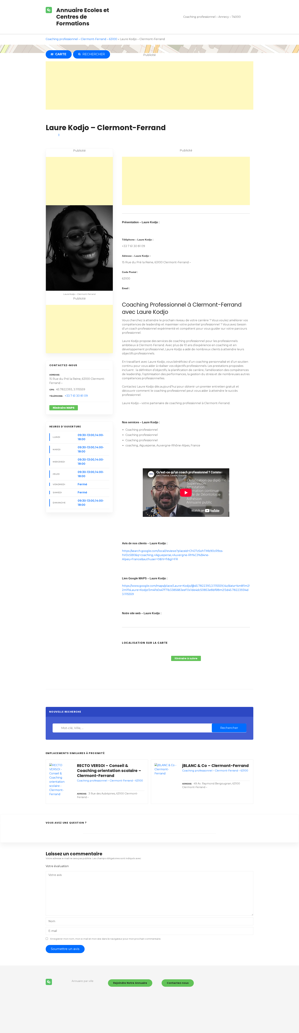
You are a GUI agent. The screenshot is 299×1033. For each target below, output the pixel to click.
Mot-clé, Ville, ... (57, 728)
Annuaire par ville (82, 981)
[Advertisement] (149, 85)
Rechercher (229, 728)
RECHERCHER (93, 54)
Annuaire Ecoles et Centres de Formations (82, 16)
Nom (51, 921)
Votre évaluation (57, 866)
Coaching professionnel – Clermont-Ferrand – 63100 (81, 39)
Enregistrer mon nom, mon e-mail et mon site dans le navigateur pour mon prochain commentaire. (105, 939)
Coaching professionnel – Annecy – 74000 (212, 16)
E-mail (52, 931)
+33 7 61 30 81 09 (76, 395)
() (59, 134)
